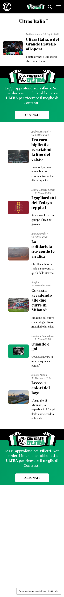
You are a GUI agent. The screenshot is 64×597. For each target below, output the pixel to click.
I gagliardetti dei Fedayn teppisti (43, 203)
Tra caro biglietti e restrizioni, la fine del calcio (42, 150)
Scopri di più (47, 591)
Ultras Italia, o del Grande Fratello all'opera (42, 45)
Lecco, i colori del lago (40, 388)
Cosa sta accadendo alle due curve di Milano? (41, 300)
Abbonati (32, 115)
